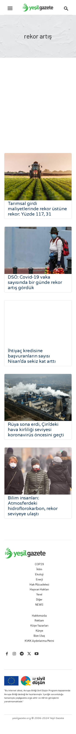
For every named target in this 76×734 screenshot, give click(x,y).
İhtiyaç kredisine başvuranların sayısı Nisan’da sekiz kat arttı (32, 356)
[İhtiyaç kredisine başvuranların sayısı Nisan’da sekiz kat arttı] (38, 324)
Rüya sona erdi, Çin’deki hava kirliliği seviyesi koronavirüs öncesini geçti (36, 430)
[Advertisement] (38, 98)
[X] (29, 654)
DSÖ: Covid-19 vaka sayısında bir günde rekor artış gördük (35, 282)
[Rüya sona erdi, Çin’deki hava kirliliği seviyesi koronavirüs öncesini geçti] (38, 397)
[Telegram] (21, 654)
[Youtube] (36, 654)
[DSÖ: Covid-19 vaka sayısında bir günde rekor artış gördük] (38, 250)
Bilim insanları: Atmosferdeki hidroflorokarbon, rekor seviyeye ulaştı (33, 506)
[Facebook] (7, 654)
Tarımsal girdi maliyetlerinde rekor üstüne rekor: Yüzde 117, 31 (37, 209)
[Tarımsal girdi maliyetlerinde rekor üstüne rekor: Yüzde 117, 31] (38, 176)
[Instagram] (14, 654)
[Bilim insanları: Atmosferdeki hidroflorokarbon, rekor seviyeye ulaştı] (38, 471)
